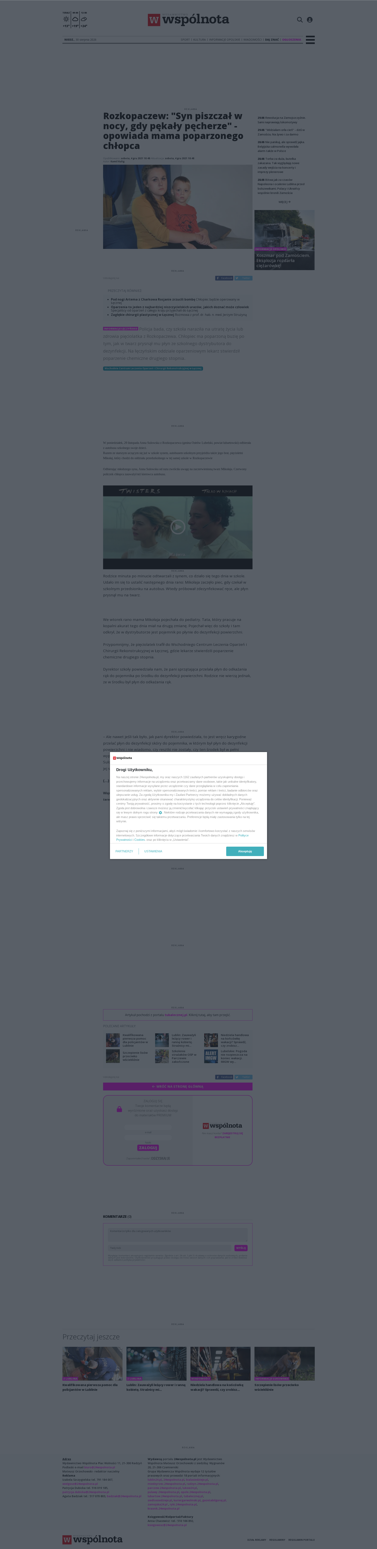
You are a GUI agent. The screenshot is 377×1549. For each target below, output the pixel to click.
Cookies (139, 839)
